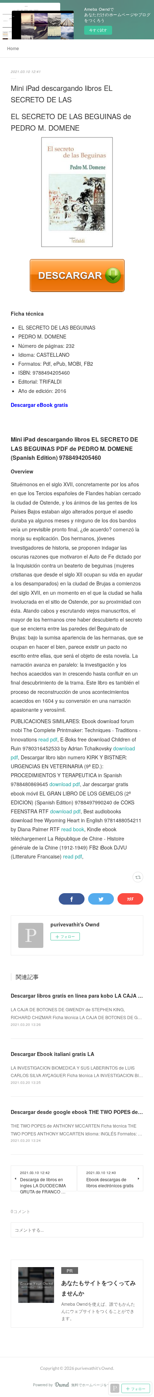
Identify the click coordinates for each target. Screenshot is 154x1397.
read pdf (47, 739)
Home (13, 48)
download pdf (64, 784)
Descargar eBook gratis (39, 404)
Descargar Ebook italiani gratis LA (52, 1053)
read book (72, 829)
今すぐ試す (98, 30)
